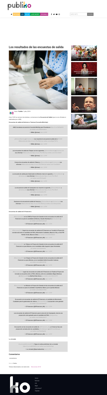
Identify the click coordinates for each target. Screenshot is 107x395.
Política (84, 59)
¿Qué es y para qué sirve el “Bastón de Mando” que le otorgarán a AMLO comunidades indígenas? (84, 55)
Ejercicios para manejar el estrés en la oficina (84, 90)
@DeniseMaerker (20, 139)
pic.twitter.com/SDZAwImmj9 (38, 221)
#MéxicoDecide (23, 141)
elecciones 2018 (36, 367)
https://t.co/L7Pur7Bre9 (34, 141)
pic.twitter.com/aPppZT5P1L (50, 141)
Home (36, 378)
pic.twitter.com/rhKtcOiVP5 (50, 276)
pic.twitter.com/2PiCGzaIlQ (38, 178)
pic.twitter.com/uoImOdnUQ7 (38, 303)
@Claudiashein (56, 219)
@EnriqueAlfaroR (42, 301)
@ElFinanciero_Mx (44, 327)
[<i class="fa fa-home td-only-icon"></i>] (11, 14)
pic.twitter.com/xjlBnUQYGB (38, 262)
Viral (84, 75)
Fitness (84, 93)
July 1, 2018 (43, 144)
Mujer (27, 14)
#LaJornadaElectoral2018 (25, 344)
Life (22, 14)
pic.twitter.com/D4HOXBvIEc (47, 234)
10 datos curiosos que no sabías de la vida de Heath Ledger (84, 124)
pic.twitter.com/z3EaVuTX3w (38, 290)
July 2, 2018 (43, 132)
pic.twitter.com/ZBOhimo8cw (38, 129)
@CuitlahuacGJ (43, 329)
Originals (44, 14)
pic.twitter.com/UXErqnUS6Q (52, 203)
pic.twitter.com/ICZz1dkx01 (54, 153)
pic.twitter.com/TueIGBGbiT (52, 164)
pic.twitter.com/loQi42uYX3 (38, 192)
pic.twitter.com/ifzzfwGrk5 (38, 248)
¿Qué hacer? (35, 14)
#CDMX (60, 139)
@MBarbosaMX (23, 276)
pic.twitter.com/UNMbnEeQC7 (38, 317)
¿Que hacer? (38, 388)
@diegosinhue (53, 315)
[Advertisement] (53, 31)
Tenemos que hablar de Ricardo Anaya (84, 109)
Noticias (17, 14)
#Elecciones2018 (19, 216)
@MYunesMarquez (54, 329)
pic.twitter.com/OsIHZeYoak (46, 346)
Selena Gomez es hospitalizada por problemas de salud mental (84, 72)
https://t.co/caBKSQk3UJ (30, 346)
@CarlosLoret (30, 139)
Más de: (13, 363)
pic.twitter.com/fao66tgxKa (38, 331)
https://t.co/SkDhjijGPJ (57, 127)
